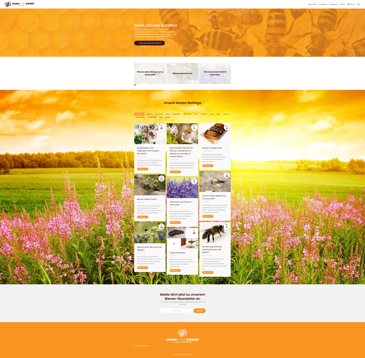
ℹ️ (351, 4)
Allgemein (149, 114)
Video (161, 117)
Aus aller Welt (159, 114)
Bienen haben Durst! (147, 199)
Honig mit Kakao (177, 252)
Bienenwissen (187, 114)
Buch (195, 114)
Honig (211, 114)
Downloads (203, 114)
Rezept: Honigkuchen (212, 148)
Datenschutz (145, 346)
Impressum (137, 346)
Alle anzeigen (139, 114)
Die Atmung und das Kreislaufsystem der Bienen (212, 249)
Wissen (168, 117)
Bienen (168, 114)
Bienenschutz (176, 114)
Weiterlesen (149, 73)
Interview (226, 114)
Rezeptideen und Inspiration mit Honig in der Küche (148, 151)
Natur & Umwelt (140, 117)
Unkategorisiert (152, 117)
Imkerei (219, 114)
